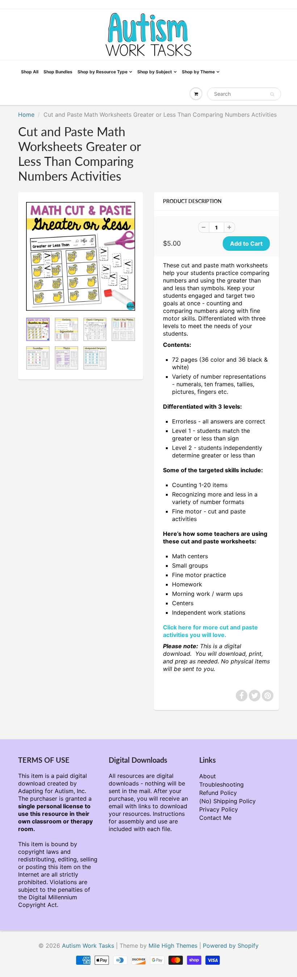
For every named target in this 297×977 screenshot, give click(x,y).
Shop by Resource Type (102, 71)
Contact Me (215, 817)
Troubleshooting (221, 784)
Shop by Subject (154, 71)
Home (26, 114)
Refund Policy (218, 792)
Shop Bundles (57, 71)
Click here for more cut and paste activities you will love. (210, 631)
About (207, 776)
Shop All (29, 71)
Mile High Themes (172, 945)
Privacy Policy (218, 809)
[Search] (272, 94)
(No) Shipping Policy (227, 801)
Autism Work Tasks (88, 945)
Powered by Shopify (231, 945)
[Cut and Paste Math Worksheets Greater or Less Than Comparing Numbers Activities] (81, 256)
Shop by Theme (198, 71)
